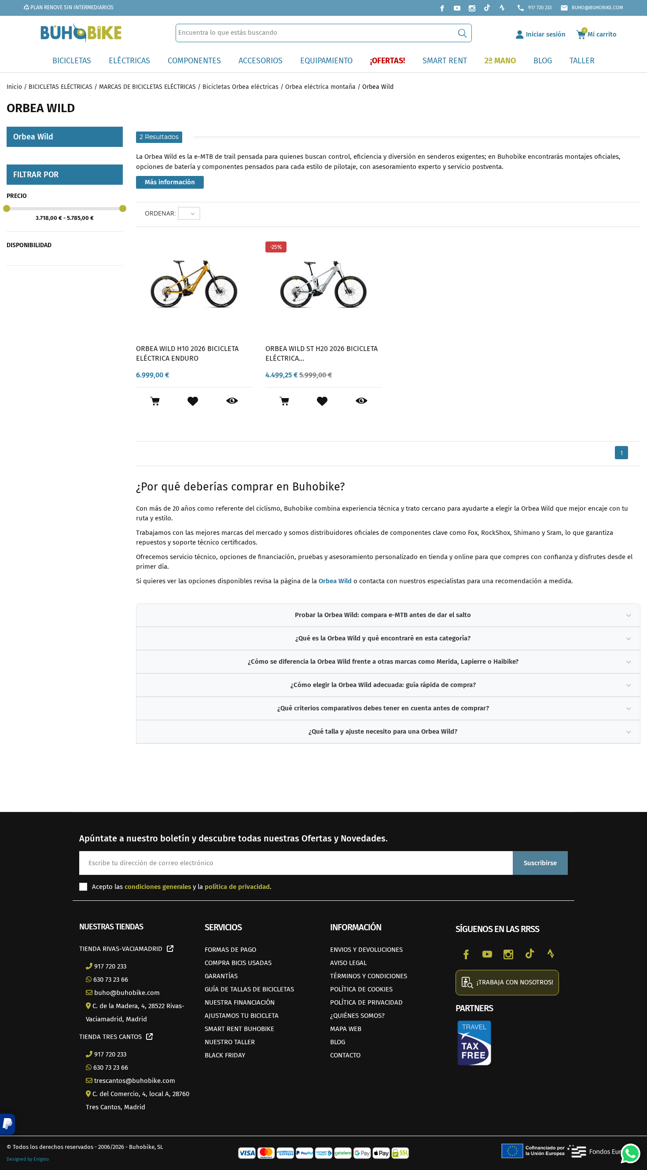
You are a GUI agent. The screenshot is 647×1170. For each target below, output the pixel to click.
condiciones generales (158, 887)
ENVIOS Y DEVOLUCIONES (366, 950)
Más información (170, 182)
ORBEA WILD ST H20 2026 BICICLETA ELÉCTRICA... (321, 353)
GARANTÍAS (221, 976)
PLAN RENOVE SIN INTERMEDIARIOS (71, 7)
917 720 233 (534, 8)
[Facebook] (441, 8)
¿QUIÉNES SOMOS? (357, 1016)
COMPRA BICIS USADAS (238, 963)
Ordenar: (160, 213)
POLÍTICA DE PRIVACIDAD (366, 1002)
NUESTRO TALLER (230, 1042)
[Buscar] (462, 33)
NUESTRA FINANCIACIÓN (240, 1002)
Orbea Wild (335, 581)
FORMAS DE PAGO (230, 950)
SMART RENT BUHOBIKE (239, 1029)
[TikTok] (486, 8)
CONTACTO (345, 1055)
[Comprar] (154, 401)
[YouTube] (456, 8)
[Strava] (501, 8)
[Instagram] (471, 8)
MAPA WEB (345, 1029)
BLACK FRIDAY (225, 1055)
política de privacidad (237, 887)
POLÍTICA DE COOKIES (361, 989)
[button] (7, 1124)
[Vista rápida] (232, 401)
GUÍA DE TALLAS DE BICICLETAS (249, 989)
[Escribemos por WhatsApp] (627, 1150)
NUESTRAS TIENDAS (111, 927)
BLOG (337, 1042)
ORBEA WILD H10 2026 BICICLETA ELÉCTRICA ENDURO (187, 353)
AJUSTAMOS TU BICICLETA (242, 1016)
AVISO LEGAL (348, 963)
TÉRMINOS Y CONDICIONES (368, 976)
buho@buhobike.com (591, 8)
